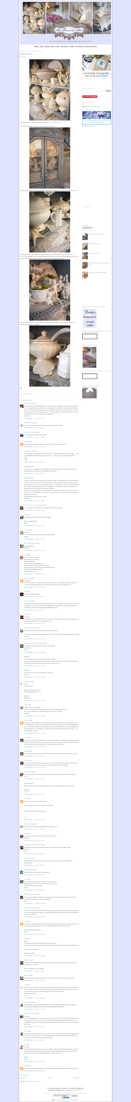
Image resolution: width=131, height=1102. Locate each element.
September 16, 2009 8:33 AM (34, 525)
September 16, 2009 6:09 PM (34, 865)
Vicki (25, 614)
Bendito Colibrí (28, 403)
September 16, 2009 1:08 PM (34, 756)
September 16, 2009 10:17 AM (34, 665)
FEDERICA (27, 960)
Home (36, 46)
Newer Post (23, 1078)
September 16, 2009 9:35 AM (34, 623)
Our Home (79, 46)
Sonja (25, 921)
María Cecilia (27, 858)
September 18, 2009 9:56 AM (34, 1071)
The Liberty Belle (28, 869)
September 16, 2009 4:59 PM (34, 840)
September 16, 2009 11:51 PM (34, 934)
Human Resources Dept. (30, 908)
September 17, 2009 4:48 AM (34, 980)
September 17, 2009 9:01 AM (34, 1061)
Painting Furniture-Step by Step (95, 234)
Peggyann (26, 751)
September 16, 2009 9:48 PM (34, 890)
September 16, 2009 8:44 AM (34, 574)
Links (57, 46)
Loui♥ (26, 555)
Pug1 (25, 591)
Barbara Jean (27, 681)
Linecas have (27, 578)
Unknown (26, 441)
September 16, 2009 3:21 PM (34, 829)
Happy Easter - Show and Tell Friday (96, 272)
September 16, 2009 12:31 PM (34, 733)
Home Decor (29, 393)
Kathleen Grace (28, 772)
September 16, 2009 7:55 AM (34, 446)
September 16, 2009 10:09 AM (34, 652)
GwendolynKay (28, 1002)
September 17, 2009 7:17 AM (34, 1026)
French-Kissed (28, 601)
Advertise (64, 46)
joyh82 (26, 1065)
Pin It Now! (23, 57)
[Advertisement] (96, 141)
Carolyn (26, 530)
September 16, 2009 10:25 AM (34, 700)
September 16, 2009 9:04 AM (34, 596)
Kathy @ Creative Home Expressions (33, 505)
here (76, 190)
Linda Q (26, 704)
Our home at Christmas (93, 243)
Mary (25, 514)
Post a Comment (24, 1075)
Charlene (26, 760)
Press (52, 46)
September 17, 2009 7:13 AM (34, 1009)
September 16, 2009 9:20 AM (34, 610)
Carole (26, 737)
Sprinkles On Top (75, 1090)
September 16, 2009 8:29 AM (34, 510)
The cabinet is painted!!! (93, 253)
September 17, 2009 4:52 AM (34, 998)
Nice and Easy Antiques (30, 432)
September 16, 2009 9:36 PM (34, 874)
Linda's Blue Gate (28, 451)
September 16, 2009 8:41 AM (34, 550)
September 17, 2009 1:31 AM (34, 971)
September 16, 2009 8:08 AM (34, 462)
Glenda (26, 798)
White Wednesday (26, 54)
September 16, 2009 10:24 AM (34, 677)
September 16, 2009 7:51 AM (34, 428)
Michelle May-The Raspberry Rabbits (34, 643)
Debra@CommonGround (30, 894)
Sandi (25, 833)
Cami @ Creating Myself (30, 628)
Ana (25, 1044)
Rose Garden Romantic (30, 543)
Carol (25, 985)
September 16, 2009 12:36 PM (34, 746)
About (47, 46)
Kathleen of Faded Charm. (54, 122)
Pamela (26, 1031)
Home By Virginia (29, 824)
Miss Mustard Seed (29, 422)
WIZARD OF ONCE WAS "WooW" (33, 844)
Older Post (76, 1078)
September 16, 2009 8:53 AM (34, 587)
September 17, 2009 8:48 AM (34, 1040)
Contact (71, 46)
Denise (26, 879)
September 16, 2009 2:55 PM (34, 819)
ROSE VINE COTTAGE (30, 1013)
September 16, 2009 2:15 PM (34, 794)
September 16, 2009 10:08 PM (34, 917)
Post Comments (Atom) (33, 1081)
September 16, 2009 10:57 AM (34, 716)
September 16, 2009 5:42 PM (34, 854)
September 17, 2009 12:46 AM (34, 955)
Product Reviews (90, 46)
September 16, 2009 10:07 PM (34, 903)
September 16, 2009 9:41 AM (34, 639)
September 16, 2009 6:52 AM (34, 418)
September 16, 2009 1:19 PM (34, 767)
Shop (42, 46)
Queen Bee (27, 975)
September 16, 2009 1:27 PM (34, 779)
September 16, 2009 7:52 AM (34, 437)
